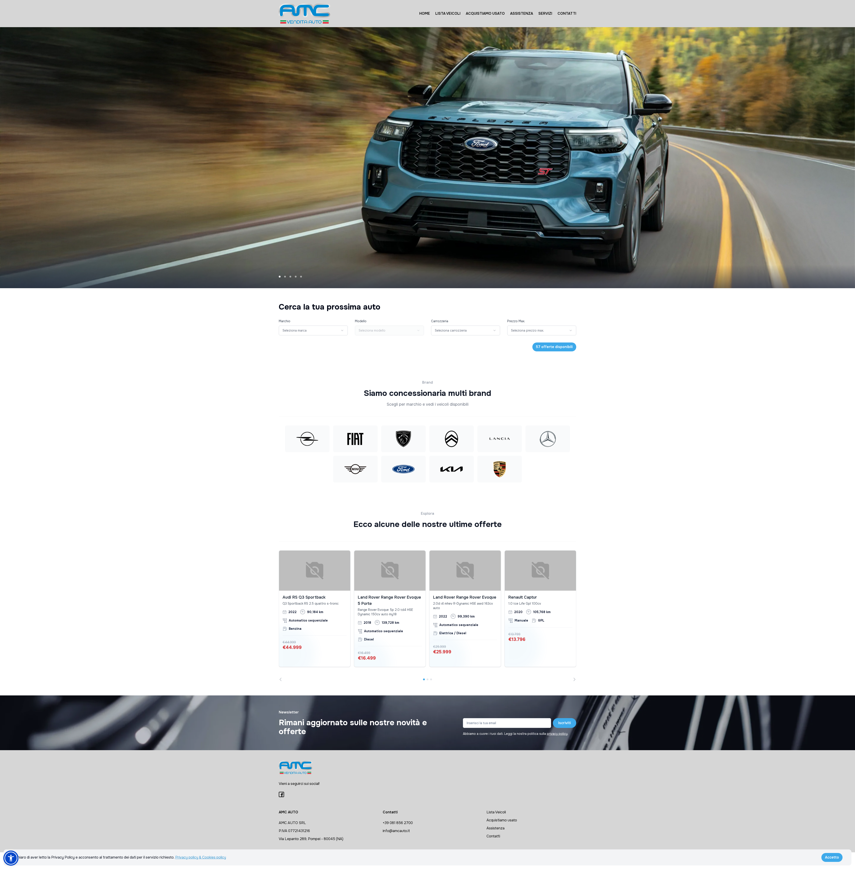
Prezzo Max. (516, 321)
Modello (360, 321)
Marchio (284, 321)
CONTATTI (567, 13)
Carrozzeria (439, 321)
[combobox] (313, 330)
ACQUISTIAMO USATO (485, 13)
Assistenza (496, 828)
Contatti (493, 836)
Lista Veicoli (496, 812)
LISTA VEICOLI (447, 13)
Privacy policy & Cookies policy (200, 857)
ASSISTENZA (521, 13)
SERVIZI (545, 13)
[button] (10, 858)
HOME (424, 13)
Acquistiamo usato (502, 820)
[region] (427, 615)
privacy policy (557, 734)
